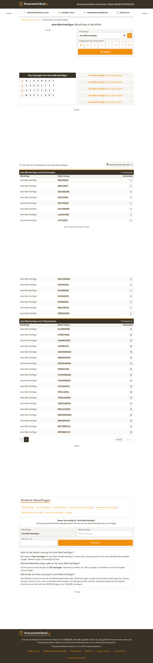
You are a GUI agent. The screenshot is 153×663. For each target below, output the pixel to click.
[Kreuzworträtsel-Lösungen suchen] (129, 35)
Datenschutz (33, 651)
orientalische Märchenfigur (81, 507)
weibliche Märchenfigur (107, 507)
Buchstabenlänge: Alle (120, 164)
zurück (119, 439)
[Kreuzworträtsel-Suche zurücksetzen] (124, 35)
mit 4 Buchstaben (105, 75)
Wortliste (124, 12)
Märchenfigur (28, 507)
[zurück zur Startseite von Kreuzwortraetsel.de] (34, 4)
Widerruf (89, 651)
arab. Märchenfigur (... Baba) (59, 512)
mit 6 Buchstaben (105, 88)
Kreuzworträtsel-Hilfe (38, 12)
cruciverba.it (119, 651)
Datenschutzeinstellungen (55, 651)
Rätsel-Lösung (84, 529)
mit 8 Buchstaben (105, 102)
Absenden (95, 542)
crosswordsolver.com (76, 657)
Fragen (38, 20)
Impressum (76, 651)
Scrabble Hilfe (68, 12)
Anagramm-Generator (97, 12)
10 (129, 45)
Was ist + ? (27, 539)
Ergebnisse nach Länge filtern (91, 41)
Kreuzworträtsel (27, 20)
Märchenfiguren (43, 507)
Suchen (106, 51)
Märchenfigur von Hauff (33, 512)
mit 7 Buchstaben (105, 95)
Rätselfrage (83, 31)
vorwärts (129, 439)
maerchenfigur (60, 507)
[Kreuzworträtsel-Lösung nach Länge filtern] (81, 45)
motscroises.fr (103, 651)
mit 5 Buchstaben (105, 82)
